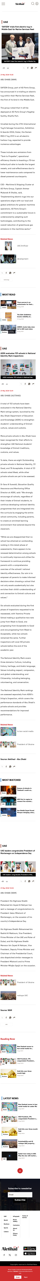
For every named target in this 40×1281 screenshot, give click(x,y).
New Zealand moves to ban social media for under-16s (25, 1048)
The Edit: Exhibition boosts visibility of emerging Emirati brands (24, 316)
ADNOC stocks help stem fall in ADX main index (26, 328)
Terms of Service (25, 1216)
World (6, 1220)
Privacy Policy (15, 1234)
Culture (6, 1232)
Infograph (16, 1216)
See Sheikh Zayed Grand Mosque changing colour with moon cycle (25, 812)
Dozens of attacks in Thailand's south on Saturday (24, 789)
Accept (18, 1277)
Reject (26, 1277)
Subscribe (20, 1200)
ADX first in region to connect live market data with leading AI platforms (24, 800)
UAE (5, 1216)
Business (6, 1224)
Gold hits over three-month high (24, 1072)
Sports (6, 1228)
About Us (15, 1229)
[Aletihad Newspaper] (20, 4)
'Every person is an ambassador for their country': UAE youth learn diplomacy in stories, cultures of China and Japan (26, 303)
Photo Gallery (15, 1220)
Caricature (16, 1225)
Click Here (15, 1271)
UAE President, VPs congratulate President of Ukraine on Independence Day (25, 1060)
